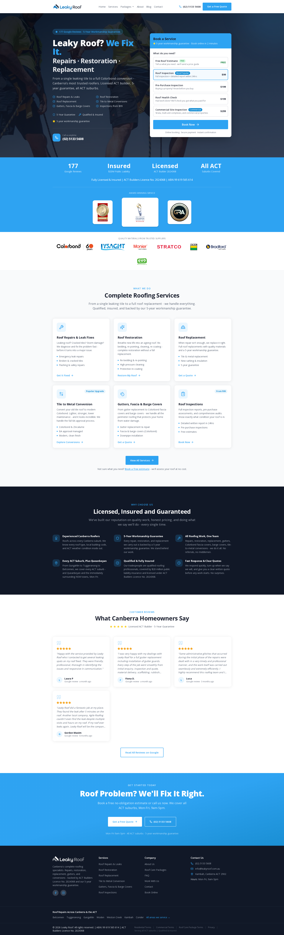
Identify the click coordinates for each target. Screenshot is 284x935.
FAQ (147, 875)
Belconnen (58, 917)
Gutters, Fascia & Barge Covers (115, 886)
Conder (140, 917)
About (140, 6)
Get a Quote (185, 375)
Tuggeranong (74, 917)
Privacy (211, 927)
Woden (100, 917)
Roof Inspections (108, 892)
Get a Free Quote (217, 6)
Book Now (188, 124)
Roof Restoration (108, 869)
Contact (158, 6)
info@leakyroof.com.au (207, 868)
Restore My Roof (127, 375)
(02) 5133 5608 (162, 821)
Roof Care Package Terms (191, 927)
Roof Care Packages (155, 869)
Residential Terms (142, 927)
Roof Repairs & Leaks (110, 864)
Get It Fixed (63, 375)
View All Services (140, 460)
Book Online (151, 892)
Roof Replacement (108, 875)
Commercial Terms (165, 927)
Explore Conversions (68, 442)
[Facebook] (56, 893)
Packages (125, 6)
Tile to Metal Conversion (112, 881)
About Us (149, 864)
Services (113, 6)
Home (102, 6)
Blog (148, 6)
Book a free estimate (137, 469)
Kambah (128, 917)
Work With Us (152, 881)
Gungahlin (88, 917)
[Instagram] (63, 893)
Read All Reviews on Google (142, 752)
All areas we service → (158, 917)
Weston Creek (114, 917)
